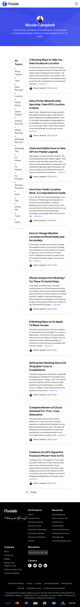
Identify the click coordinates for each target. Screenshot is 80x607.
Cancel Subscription (12, 573)
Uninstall (21, 588)
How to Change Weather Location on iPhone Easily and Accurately (46, 236)
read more (42, 84)
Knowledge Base (58, 514)
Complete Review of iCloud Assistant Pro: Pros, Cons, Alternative (45, 411)
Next (34, 492)
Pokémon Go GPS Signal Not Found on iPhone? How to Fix (46, 453)
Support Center (10, 566)
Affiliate (7, 559)
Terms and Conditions (16, 583)
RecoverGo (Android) (36, 533)
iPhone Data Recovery (60, 529)
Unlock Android (57, 526)
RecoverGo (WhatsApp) (37, 529)
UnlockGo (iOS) (34, 518)
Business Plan (9, 563)
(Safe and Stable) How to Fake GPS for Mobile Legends (47, 150)
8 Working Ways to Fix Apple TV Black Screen (46, 323)
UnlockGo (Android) (35, 522)
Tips (17, 200)
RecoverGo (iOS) (34, 526)
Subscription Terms (33, 588)
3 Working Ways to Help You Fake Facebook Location (45, 61)
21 (31, 492)
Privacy (29, 583)
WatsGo (31, 541)
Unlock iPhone (57, 522)
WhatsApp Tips (58, 537)
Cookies (38, 583)
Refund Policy (66, 583)
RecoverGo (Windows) (37, 537)
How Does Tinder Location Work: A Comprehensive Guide (47, 191)
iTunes (17, 216)
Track (17, 80)
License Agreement (51, 583)
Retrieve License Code (13, 569)
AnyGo (30, 514)
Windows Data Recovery (61, 541)
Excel (17, 194)
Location (18, 96)
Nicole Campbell (39, 88)
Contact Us (8, 555)
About (6, 551)
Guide (17, 222)
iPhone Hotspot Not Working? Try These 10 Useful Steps (47, 279)
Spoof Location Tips (60, 518)
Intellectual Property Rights (54, 588)
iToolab (10, 510)
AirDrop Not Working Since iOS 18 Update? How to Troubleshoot (47, 366)
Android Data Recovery (61, 533)
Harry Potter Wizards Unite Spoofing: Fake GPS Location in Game (47, 104)
